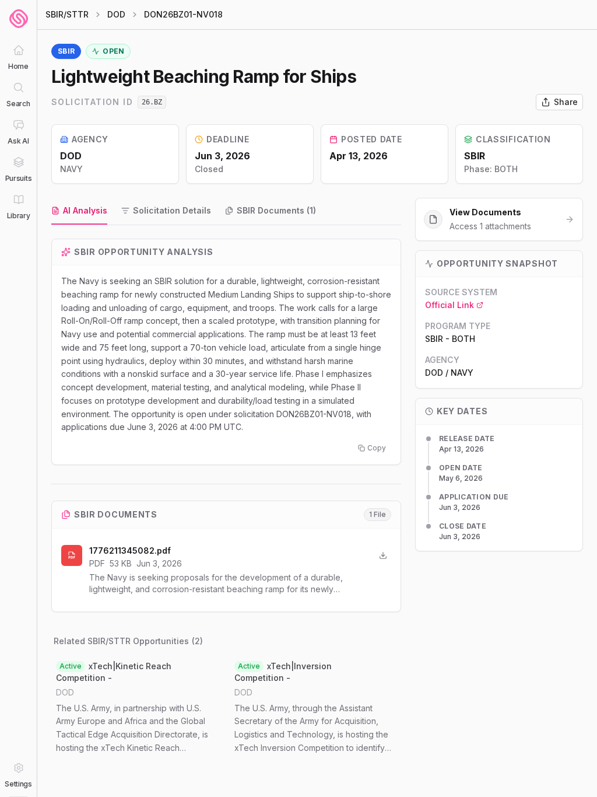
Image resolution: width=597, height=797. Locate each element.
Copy (376, 447)
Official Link (449, 305)
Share (566, 102)
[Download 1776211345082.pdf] (383, 555)
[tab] (79, 211)
